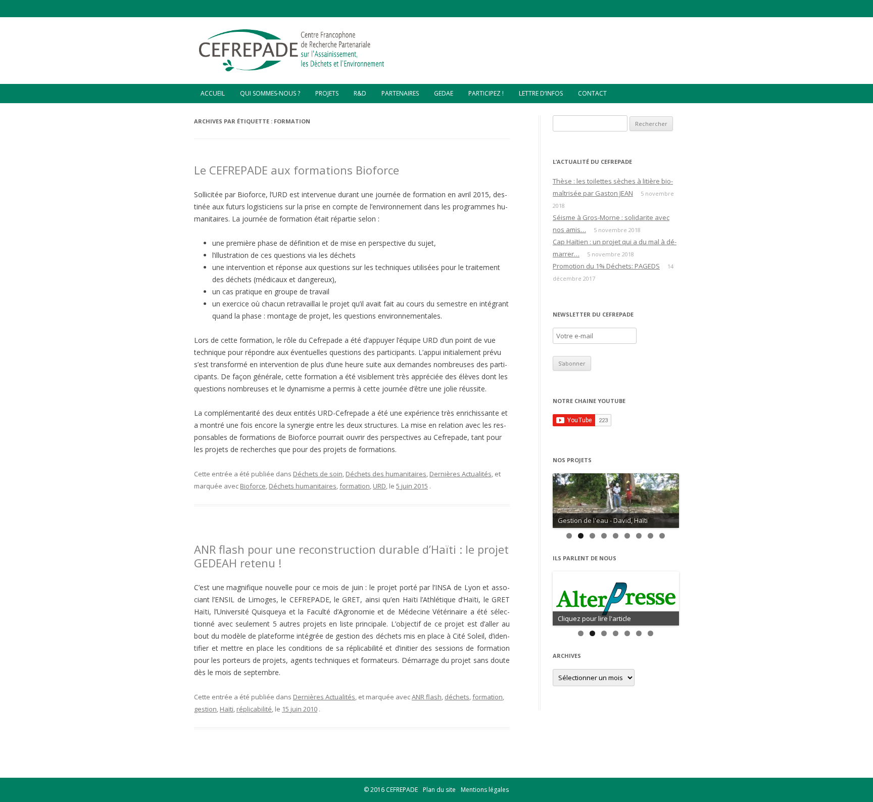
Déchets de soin (318, 473)
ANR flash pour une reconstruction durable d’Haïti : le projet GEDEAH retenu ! (351, 556)
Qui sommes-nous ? (270, 93)
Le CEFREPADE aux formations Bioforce (296, 169)
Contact (592, 93)
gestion (205, 709)
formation (355, 486)
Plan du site (439, 789)
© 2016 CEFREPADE (391, 789)
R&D (360, 93)
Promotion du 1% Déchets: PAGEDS (606, 266)
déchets (457, 696)
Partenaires (400, 93)
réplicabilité (254, 709)
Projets (326, 93)
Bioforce (253, 486)
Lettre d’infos (541, 93)
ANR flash (427, 696)
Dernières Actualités (460, 473)
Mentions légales (485, 789)
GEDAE (443, 93)
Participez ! (486, 93)
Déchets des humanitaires (386, 473)
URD (379, 486)
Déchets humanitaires (302, 486)
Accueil (213, 93)
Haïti (226, 709)
